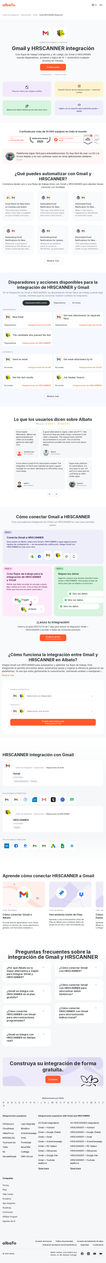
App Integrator (9, 1203)
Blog (5, 1189)
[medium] (100, 1253)
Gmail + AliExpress (47, 1150)
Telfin (5, 1147)
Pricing (6, 1185)
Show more (43, 1168)
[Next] (56, 494)
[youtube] (94, 1253)
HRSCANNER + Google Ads (84, 1155)
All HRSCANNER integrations (84, 1123)
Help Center (8, 1194)
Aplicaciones (26, 15)
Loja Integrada (28, 1124)
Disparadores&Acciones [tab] (36, 303)
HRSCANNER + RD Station (83, 1146)
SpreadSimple (9, 1156)
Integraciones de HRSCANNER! (36, 343)
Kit (4, 1151)
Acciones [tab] (76, 303)
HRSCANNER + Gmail (81, 1136)
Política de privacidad (64, 1241)
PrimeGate (26, 1142)
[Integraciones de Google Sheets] (62, 845)
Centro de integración (11, 15)
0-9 (4, 1104)
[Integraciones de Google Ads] (53, 845)
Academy (7, 1199)
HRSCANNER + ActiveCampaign (86, 1141)
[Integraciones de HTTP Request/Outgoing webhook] (71, 845)
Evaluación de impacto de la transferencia (59, 1245)
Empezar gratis (53, 638)
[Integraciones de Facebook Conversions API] (25, 845)
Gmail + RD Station (47, 1146)
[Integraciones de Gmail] (6, 799)
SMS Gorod (27, 1156)
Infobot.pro (8, 1124)
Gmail (35, 15)
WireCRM (25, 1147)
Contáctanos (98, 1245)
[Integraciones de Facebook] (16, 845)
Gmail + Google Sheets (49, 1132)
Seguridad (85, 1245)
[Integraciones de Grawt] (53, 799)
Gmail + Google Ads (48, 1155)
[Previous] (49, 494)
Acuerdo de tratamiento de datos (90, 1241)
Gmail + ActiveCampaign (50, 1141)
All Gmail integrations (48, 1123)
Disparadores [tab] (60, 303)
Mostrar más (53, 261)
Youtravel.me (9, 1142)
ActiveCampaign (29, 1133)
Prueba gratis (53, 67)
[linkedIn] (88, 1253)
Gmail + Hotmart (46, 1127)
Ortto (23, 1138)
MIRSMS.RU (9, 1138)
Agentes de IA (9, 1221)
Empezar (53, 1079)
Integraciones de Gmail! (39, 325)
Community (8, 1212)
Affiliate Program (10, 1216)
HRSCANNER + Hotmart (82, 1127)
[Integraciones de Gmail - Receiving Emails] (16, 799)
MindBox (25, 1128)
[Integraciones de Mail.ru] (62, 799)
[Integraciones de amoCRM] (6, 845)
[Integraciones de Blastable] (25, 799)
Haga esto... (15, 705)
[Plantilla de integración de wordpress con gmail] (53, 206)
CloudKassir (8, 1128)
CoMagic (25, 1151)
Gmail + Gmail (45, 1136)
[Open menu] (100, 4)
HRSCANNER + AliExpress (83, 1150)
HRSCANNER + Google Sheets (85, 1132)
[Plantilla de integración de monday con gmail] (18, 206)
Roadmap (7, 1208)
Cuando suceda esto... (20, 689)
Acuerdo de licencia (43, 1241)
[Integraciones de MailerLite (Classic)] (71, 799)
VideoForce (8, 1133)
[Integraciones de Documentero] (34, 799)
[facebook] (82, 1253)
